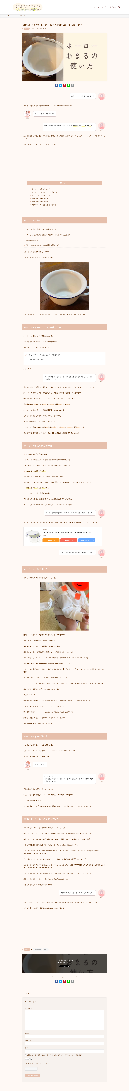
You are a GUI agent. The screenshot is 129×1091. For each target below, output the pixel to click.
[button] (56, 85)
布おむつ (27, 28)
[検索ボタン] (119, 7)
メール (28, 1040)
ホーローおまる (37, 949)
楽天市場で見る (69, 540)
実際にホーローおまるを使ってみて (44, 205)
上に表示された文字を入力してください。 (37, 1063)
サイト (27, 1048)
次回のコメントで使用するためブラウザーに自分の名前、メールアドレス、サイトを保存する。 (55, 1055)
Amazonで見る (51, 540)
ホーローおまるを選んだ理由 (41, 195)
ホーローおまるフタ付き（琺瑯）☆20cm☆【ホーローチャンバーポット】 (67, 532)
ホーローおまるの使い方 (40, 198)
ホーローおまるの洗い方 (40, 201)
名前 (27, 1033)
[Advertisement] (64, 162)
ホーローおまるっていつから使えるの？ (45, 192)
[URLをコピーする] (72, 85)
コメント (28, 1008)
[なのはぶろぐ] (27, 7)
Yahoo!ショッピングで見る (87, 540)
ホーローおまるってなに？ (41, 189)
